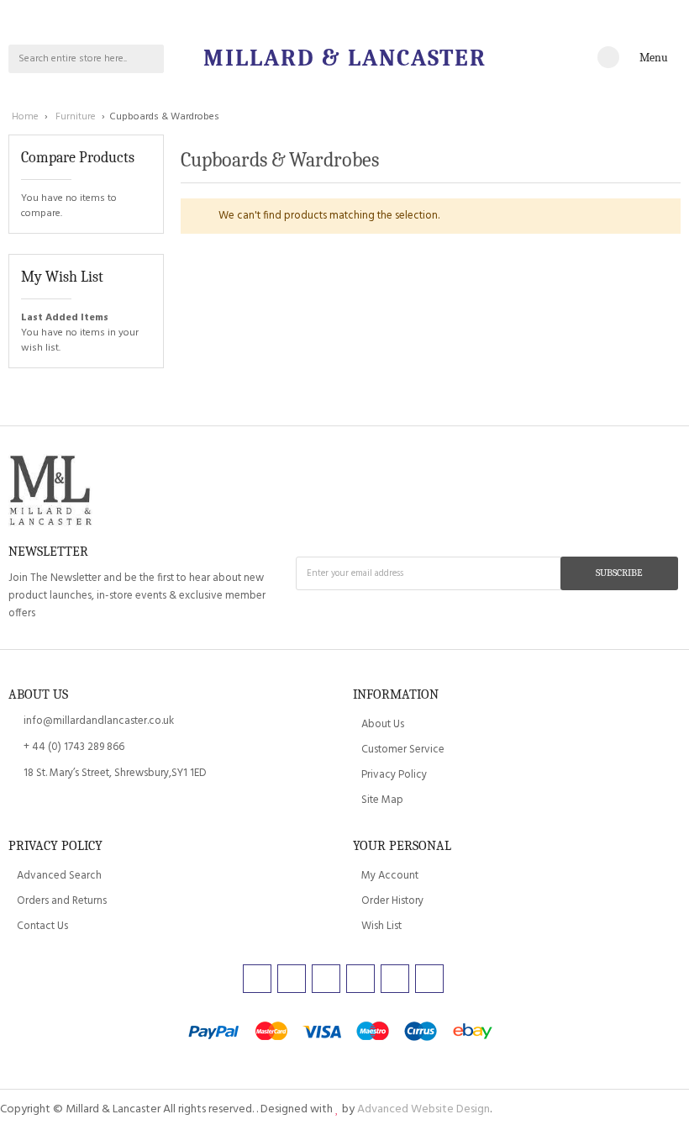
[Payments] (344, 1033)
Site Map (382, 800)
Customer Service (402, 749)
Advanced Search (59, 875)
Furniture (76, 116)
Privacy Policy (394, 775)
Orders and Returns (62, 901)
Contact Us (42, 926)
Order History (392, 901)
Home (26, 116)
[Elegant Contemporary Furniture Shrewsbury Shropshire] (50, 492)
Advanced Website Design (423, 1109)
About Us (382, 724)
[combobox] (72, 59)
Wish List (381, 926)
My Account (389, 875)
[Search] (149, 59)
